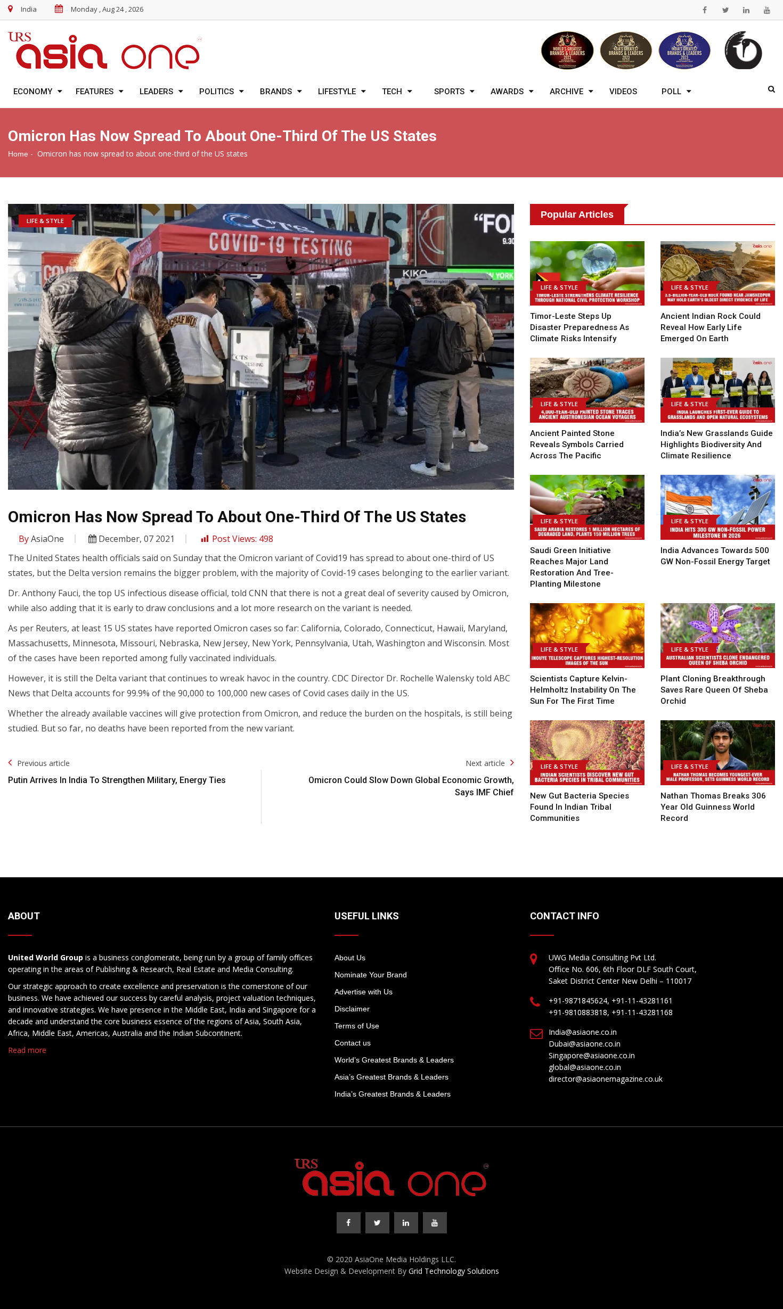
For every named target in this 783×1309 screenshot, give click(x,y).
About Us (350, 957)
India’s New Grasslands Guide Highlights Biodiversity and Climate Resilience (716, 444)
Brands (276, 91)
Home (18, 154)
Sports (449, 91)
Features (94, 91)
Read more (27, 1050)
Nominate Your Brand (371, 974)
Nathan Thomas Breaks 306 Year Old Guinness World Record (713, 807)
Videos (623, 91)
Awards (507, 91)
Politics (216, 91)
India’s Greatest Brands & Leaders (393, 1094)
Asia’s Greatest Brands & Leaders (391, 1077)
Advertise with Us (364, 991)
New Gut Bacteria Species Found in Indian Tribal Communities (579, 807)
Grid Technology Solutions (454, 1271)
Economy (32, 91)
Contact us (353, 1043)
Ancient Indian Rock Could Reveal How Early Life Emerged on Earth (710, 327)
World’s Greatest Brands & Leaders (394, 1060)
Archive (566, 91)
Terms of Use (357, 1026)
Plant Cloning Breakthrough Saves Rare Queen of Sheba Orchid (714, 690)
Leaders (156, 91)
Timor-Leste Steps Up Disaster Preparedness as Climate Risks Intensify (579, 327)
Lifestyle (337, 91)
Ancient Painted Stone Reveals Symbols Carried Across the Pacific (577, 444)
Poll (671, 91)
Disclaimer (352, 1009)
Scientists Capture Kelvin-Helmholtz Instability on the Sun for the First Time (583, 690)
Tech (392, 91)
